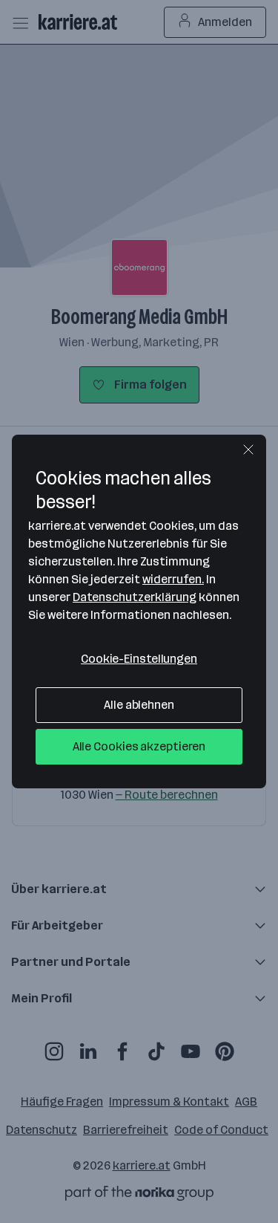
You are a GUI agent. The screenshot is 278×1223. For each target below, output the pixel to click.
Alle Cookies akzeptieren (139, 746)
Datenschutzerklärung (134, 597)
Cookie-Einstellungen (139, 659)
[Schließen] (248, 449)
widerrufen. (173, 579)
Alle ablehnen (139, 705)
